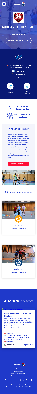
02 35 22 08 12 (20, 74)
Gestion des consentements (18, 376)
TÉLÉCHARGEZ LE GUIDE (18, 164)
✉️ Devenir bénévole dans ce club (18, 40)
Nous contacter (20, 71)
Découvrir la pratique (17, 229)
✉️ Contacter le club (18, 34)
